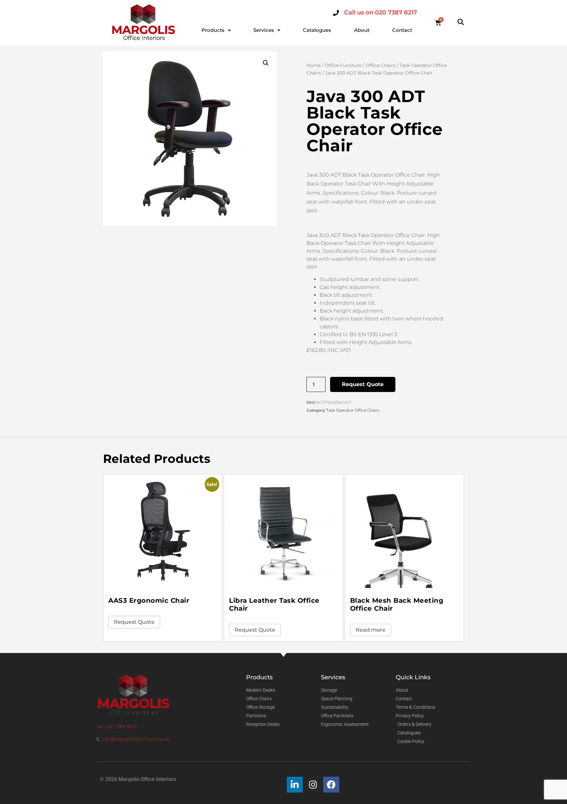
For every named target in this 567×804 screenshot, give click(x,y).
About (361, 30)
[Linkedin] (295, 785)
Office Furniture (343, 65)
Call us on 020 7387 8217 (380, 12)
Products (212, 30)
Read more (371, 630)
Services (263, 30)
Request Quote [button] (134, 622)
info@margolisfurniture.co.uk (135, 739)
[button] (460, 22)
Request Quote (363, 384)
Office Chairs (380, 65)
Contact (402, 30)
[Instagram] (313, 785)
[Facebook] (331, 785)
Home (313, 65)
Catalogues (317, 30)
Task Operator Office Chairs (352, 410)
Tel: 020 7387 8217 (116, 726)
